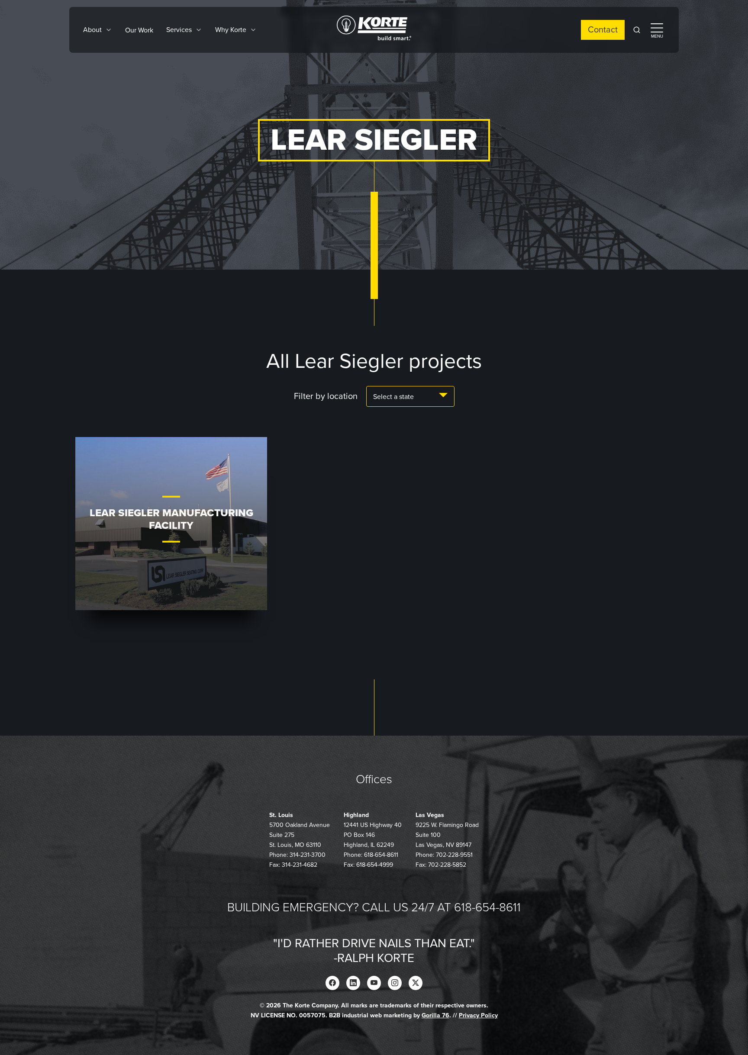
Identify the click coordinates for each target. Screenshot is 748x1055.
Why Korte (230, 30)
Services (179, 30)
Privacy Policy (478, 1015)
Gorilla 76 (435, 1015)
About (92, 30)
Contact (603, 30)
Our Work (139, 30)
